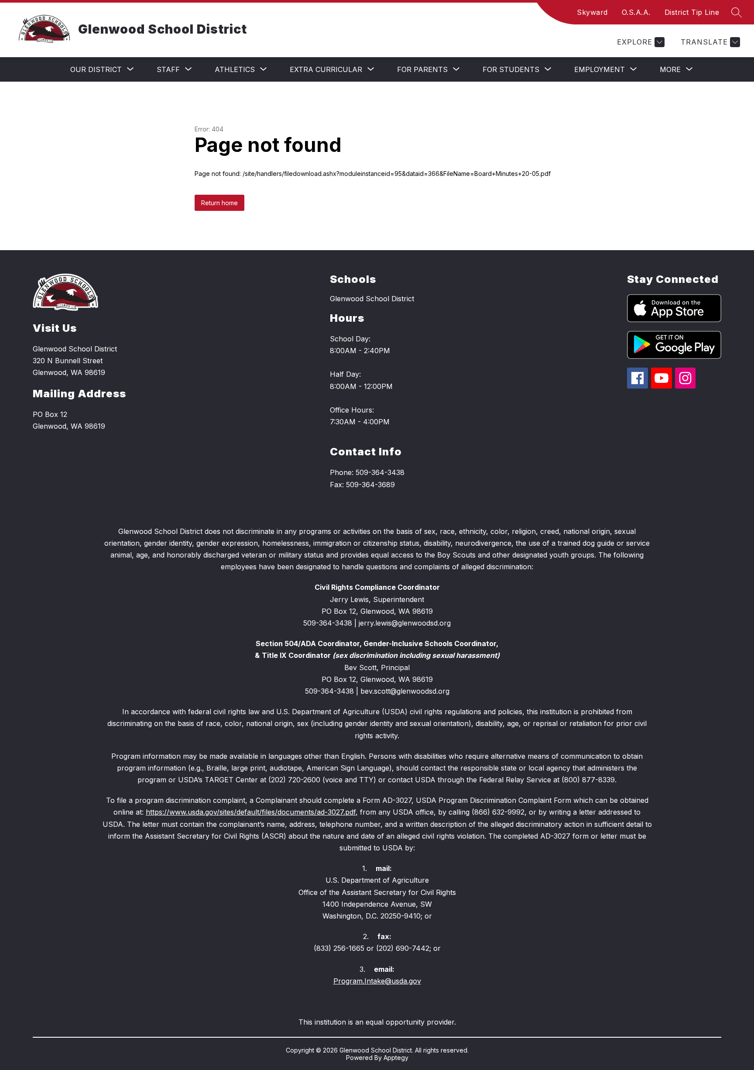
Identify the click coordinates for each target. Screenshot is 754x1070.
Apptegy (396, 1057)
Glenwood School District (372, 298)
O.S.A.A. (636, 12)
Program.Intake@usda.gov (377, 981)
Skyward (592, 12)
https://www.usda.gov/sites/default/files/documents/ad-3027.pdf (251, 812)
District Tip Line (692, 12)
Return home (219, 202)
